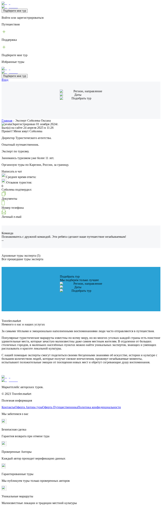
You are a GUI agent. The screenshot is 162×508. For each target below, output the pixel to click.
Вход (5, 79)
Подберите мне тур (14, 10)
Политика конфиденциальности (99, 407)
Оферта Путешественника (60, 407)
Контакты (8, 407)
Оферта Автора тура (28, 407)
